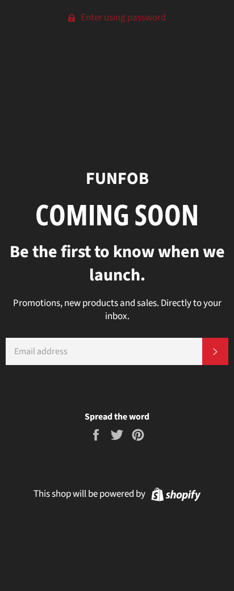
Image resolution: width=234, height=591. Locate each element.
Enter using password (122, 17)
